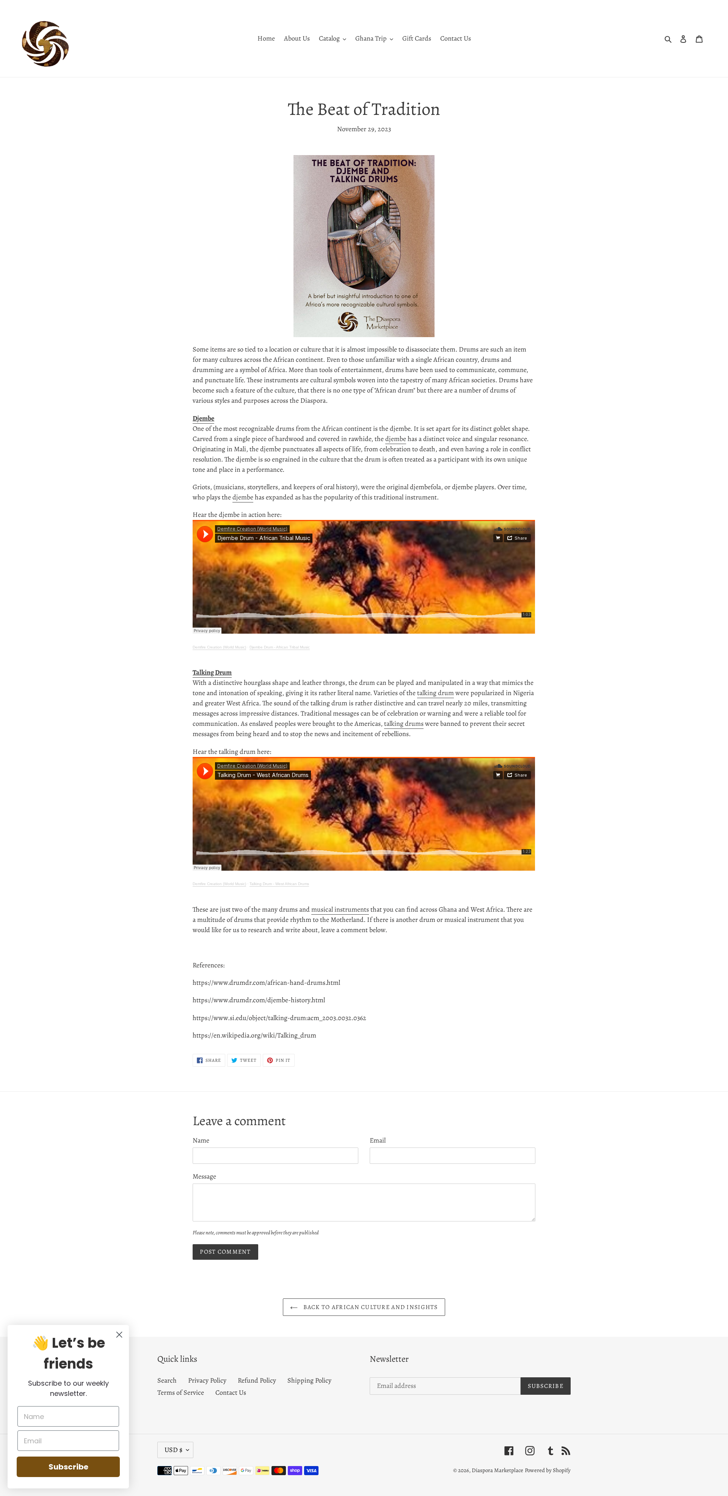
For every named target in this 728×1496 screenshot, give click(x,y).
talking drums (404, 723)
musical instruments (340, 909)
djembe (395, 438)
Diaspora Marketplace (497, 1470)
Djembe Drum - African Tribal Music (279, 647)
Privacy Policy (207, 1380)
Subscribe (68, 1466)
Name (201, 1140)
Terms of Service (180, 1392)
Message (204, 1176)
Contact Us (230, 1392)
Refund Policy (257, 1380)
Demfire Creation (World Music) (219, 647)
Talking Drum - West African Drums (279, 884)
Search (167, 1380)
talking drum (435, 692)
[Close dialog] (119, 1334)
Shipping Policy (309, 1380)
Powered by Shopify (548, 1470)
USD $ (173, 1449)
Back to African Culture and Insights (369, 1307)
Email (378, 1140)
